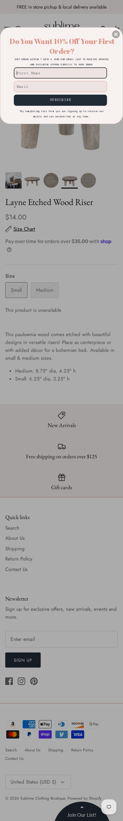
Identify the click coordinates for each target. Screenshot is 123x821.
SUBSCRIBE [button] (60, 100)
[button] (116, 34)
